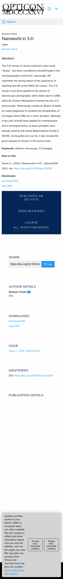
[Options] (3, 22)
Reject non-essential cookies (51, 545)
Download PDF (10, 180)
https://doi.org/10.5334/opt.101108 (33, 168)
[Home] (22, 9)
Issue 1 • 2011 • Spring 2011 (24, 350)
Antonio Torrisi (10, 49)
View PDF (7, 186)
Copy (49, 264)
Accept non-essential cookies (35, 545)
